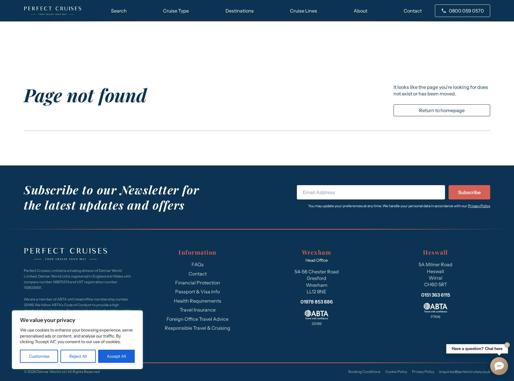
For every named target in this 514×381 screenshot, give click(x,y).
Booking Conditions (364, 371)
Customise (39, 356)
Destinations (239, 11)
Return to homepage (442, 110)
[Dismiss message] (507, 345)
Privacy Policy (479, 206)
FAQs (198, 264)
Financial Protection (197, 283)
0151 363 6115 (435, 295)
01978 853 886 (316, 302)
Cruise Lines (303, 11)
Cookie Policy (396, 371)
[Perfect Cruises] (65, 255)
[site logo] (52, 11)
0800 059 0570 (466, 11)
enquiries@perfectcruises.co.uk (464, 371)
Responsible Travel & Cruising (197, 328)
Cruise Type (176, 11)
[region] (77, 339)
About (360, 11)
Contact (413, 11)
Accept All (116, 356)
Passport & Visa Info (197, 292)
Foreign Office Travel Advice (197, 319)
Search (119, 11)
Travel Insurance (198, 310)
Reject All (78, 356)
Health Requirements (197, 301)
